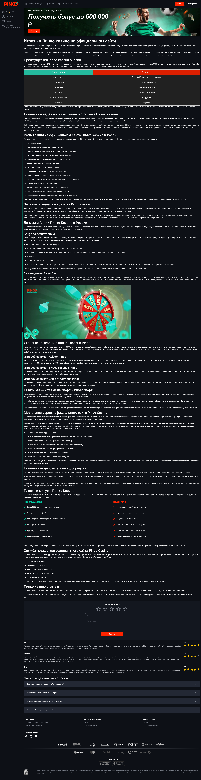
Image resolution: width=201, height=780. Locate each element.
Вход (179, 4)
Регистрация (192, 4)
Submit (112, 634)
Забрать (34, 31)
